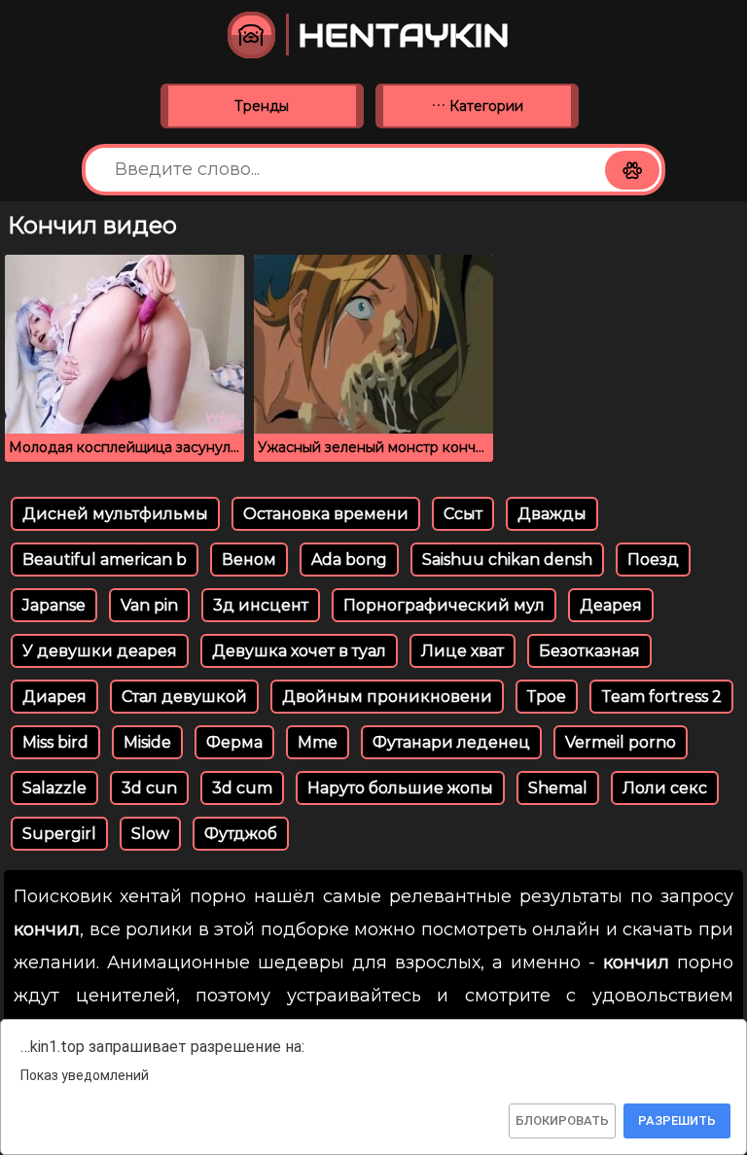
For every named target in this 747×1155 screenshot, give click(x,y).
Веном (249, 559)
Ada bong (349, 559)
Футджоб (240, 833)
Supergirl (59, 833)
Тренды (261, 106)
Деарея (611, 605)
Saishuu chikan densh (507, 559)
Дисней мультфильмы (115, 514)
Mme (318, 742)
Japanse (54, 605)
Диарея (54, 696)
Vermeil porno (620, 742)
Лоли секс (664, 788)
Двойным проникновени (387, 696)
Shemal (557, 788)
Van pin (149, 605)
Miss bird (55, 742)
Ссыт (463, 514)
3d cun (149, 788)
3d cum (242, 788)
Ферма (234, 742)
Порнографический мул (444, 605)
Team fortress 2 (661, 696)
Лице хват (462, 651)
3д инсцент (260, 605)
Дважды (552, 514)
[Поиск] (632, 170)
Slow (150, 833)
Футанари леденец (451, 742)
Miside (147, 742)
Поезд (653, 559)
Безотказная (589, 651)
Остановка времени (326, 514)
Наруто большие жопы (400, 788)
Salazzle (54, 788)
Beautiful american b (104, 559)
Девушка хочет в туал (299, 651)
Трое (546, 696)
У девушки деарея (99, 651)
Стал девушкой (184, 696)
